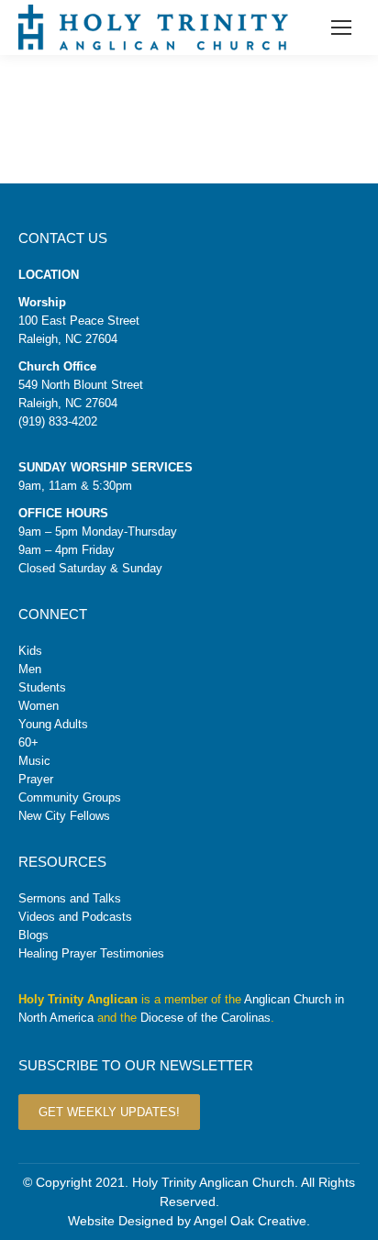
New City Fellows (64, 816)
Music (34, 761)
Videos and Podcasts (75, 917)
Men (29, 669)
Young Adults (53, 724)
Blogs (33, 935)
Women (38, 706)
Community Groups (69, 797)
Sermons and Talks (69, 898)
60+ (28, 742)
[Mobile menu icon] (341, 27)
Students (42, 687)
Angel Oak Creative (250, 1220)
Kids (30, 651)
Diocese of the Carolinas (205, 1017)
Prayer (35, 779)
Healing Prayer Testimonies (91, 953)
